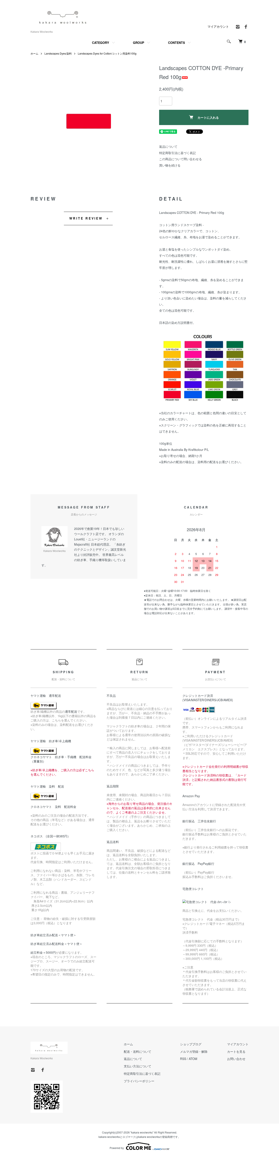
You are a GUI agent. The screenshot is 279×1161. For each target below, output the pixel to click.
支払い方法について (137, 1066)
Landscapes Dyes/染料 (58, 53)
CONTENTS (176, 42)
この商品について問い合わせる (180, 159)
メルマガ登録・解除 (194, 1051)
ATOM (193, 1058)
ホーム (34, 53)
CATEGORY (100, 42)
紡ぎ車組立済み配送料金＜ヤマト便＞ (56, 943)
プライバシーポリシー (139, 1081)
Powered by (117, 1148)
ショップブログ (190, 1044)
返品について (168, 146)
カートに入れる (208, 117)
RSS (183, 1058)
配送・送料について (137, 1051)
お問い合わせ (236, 1058)
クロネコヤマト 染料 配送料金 (53, 806)
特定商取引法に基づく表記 (177, 153)
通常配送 (71, 711)
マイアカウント (218, 26)
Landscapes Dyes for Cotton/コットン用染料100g (107, 53)
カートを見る (236, 1051)
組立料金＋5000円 (43, 952)
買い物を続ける (169, 165)
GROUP (138, 42)
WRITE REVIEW (86, 218)
